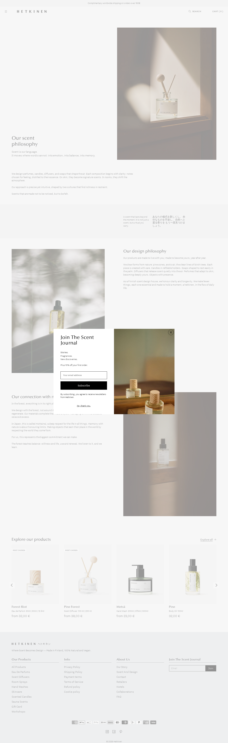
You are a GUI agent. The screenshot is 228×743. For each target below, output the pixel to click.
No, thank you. (84, 405)
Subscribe (84, 385)
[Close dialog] (171, 332)
